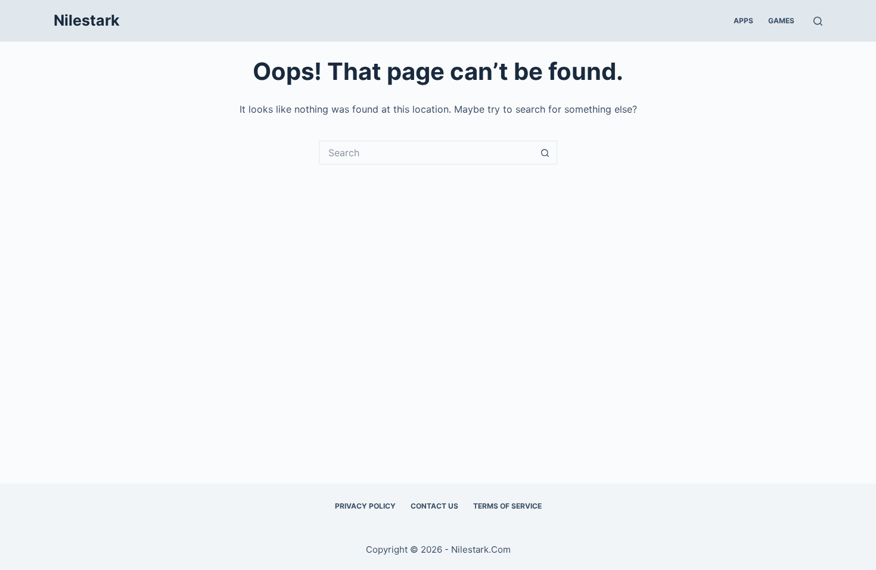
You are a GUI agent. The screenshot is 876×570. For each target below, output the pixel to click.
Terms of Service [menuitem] (507, 505)
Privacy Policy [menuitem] (365, 505)
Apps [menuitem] (743, 20)
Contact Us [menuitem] (434, 505)
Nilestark (87, 20)
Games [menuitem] (781, 20)
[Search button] (545, 153)
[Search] (817, 21)
